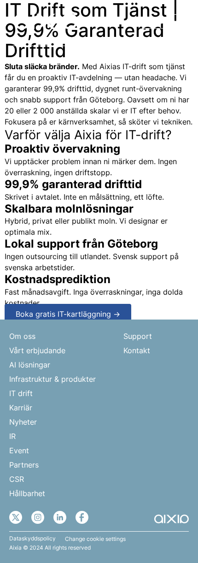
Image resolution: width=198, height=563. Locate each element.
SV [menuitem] (148, 22)
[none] (153, 22)
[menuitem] (153, 22)
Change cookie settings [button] (95, 539)
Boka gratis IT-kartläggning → (68, 314)
